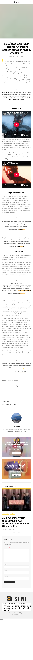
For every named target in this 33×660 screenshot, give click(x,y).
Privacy (7, 606)
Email (6, 570)
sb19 (15, 404)
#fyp (10, 99)
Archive (15, 606)
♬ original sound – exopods (17, 99)
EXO (3, 404)
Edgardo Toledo (20, 449)
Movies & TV (5, 513)
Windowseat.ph (10, 608)
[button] (12, 532)
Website (6, 576)
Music (12, 513)
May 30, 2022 (22, 229)
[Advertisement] (16, 638)
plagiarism (9, 404)
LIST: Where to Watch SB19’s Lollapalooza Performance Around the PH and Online (15, 522)
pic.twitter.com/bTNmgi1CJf (24, 290)
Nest (16, 439)
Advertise (21, 604)
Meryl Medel (16, 426)
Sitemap (12, 604)
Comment (6, 547)
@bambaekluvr (5, 92)
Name (6, 564)
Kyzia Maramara (20, 471)
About (4, 604)
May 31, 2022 (22, 293)
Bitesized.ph (26, 606)
